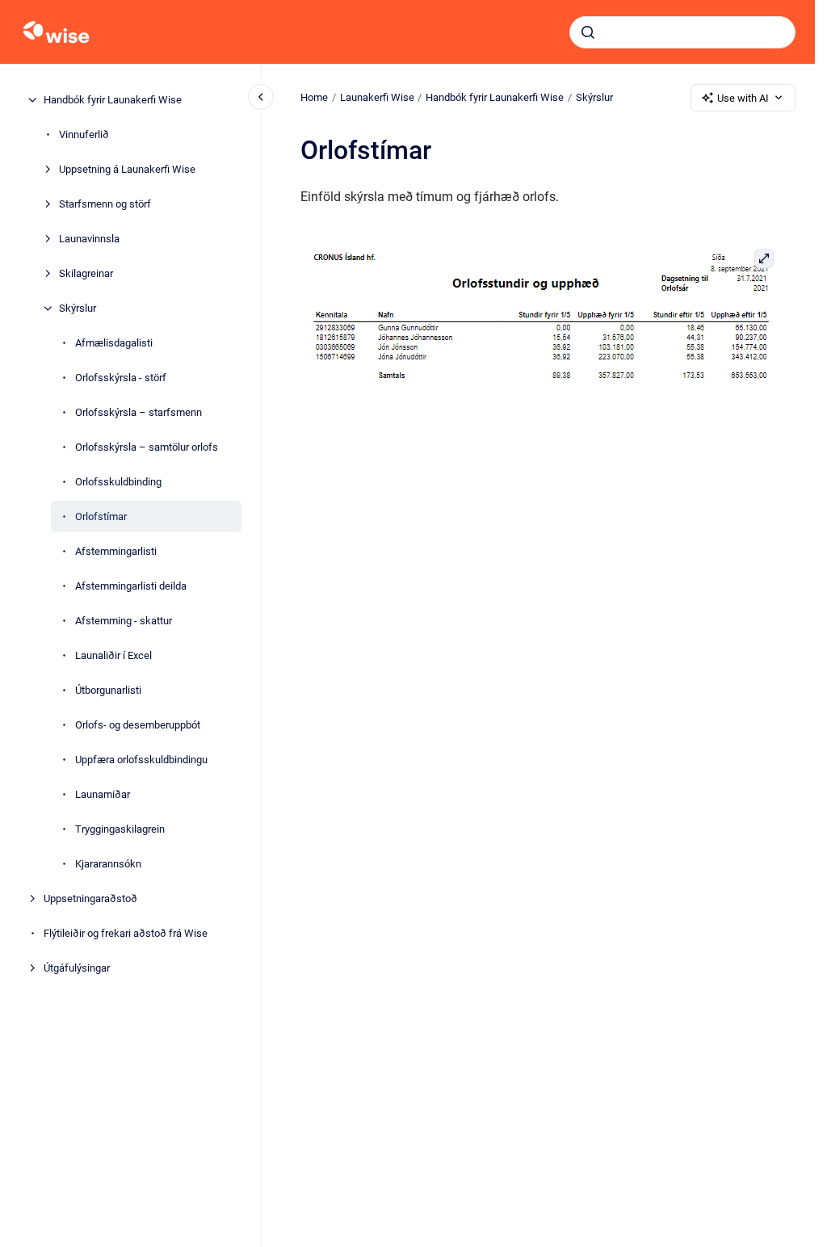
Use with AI (743, 98)
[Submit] (588, 32)
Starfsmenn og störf (105, 204)
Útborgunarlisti (108, 690)
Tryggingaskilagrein (120, 829)
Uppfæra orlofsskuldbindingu (141, 760)
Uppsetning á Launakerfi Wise (127, 169)
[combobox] (682, 32)
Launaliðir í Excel (113, 655)
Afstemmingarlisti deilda (131, 586)
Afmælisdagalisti (114, 343)
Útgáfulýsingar (77, 968)
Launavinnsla (89, 239)
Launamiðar (102, 794)
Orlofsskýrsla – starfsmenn (138, 412)
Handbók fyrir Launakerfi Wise (113, 100)
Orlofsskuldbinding (118, 482)
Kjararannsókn (108, 864)
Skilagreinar (86, 273)
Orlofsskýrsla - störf (120, 378)
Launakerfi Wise (377, 97)
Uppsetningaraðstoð (90, 898)
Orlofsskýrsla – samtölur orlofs (146, 447)
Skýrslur (77, 308)
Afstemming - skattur (123, 621)
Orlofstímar (101, 516)
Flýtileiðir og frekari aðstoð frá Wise (126, 933)
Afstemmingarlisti (116, 551)
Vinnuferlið (84, 134)
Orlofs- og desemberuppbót (137, 725)
